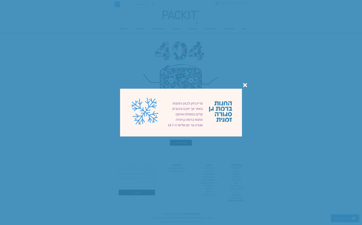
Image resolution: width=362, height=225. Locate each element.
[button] (245, 85)
